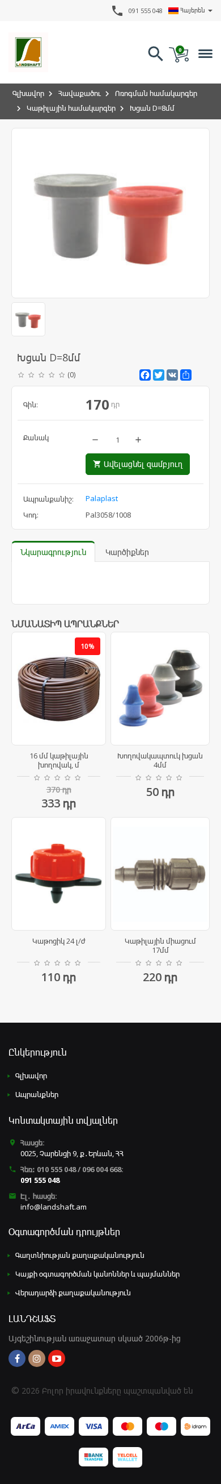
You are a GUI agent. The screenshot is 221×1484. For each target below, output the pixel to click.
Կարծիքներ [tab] (127, 552)
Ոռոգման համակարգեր (156, 93)
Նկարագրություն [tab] (53, 552)
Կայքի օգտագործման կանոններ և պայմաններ (97, 1274)
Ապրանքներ (36, 1094)
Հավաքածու (79, 93)
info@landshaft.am (53, 1207)
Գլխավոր (28, 93)
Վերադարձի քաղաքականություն (73, 1292)
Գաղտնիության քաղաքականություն (79, 1255)
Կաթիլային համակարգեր (71, 108)
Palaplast (102, 498)
